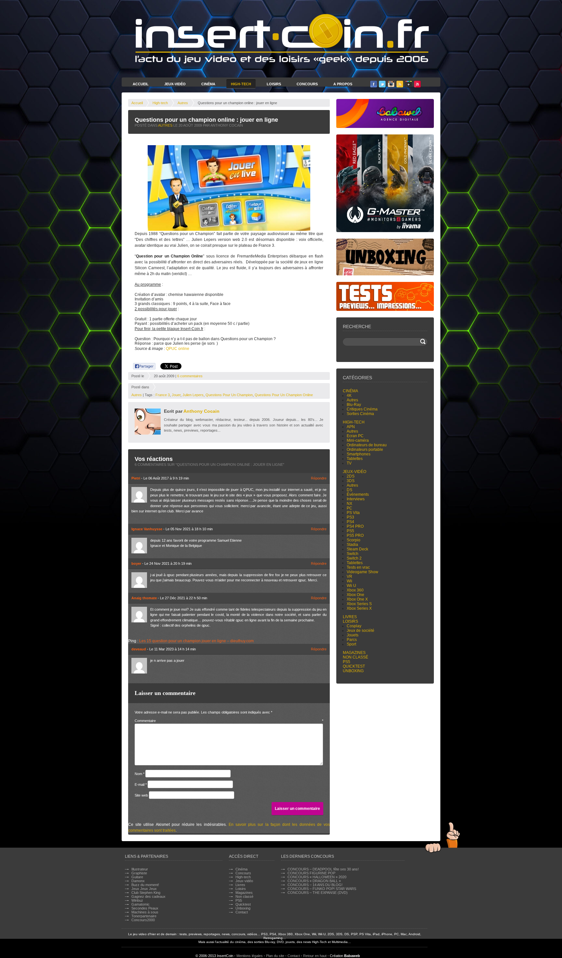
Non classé (355, 657)
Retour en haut (315, 956)
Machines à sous (144, 912)
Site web (141, 795)
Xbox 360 (355, 590)
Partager (140, 365)
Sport (351, 644)
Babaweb (352, 956)
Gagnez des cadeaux (148, 896)
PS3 (350, 517)
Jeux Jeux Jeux (144, 889)
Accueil (141, 84)
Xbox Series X (359, 608)
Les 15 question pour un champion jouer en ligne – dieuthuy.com (196, 641)
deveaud (138, 649)
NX (349, 503)
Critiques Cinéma (362, 409)
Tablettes (355, 458)
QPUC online (177, 348)
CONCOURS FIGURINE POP (311, 873)
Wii (349, 581)
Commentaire (229, 721)
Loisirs (274, 84)
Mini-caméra (358, 440)
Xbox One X (357, 599)
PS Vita (353, 512)
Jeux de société (360, 630)
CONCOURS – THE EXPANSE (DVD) (318, 893)
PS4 (350, 522)
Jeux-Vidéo (175, 84)
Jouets (352, 635)
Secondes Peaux (144, 908)
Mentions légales (249, 956)
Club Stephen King (145, 893)
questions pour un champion (229, 395)
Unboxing (353, 671)
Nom (139, 774)
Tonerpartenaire (143, 916)
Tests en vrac (358, 567)
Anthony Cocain (201, 411)
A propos (342, 84)
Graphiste (139, 873)
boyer (136, 563)
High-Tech (241, 84)
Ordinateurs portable (365, 449)
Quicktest (354, 666)
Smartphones (358, 454)
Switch (352, 553)
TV (349, 463)
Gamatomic (140, 904)
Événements (358, 494)
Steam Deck (357, 549)
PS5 (350, 531)
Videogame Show (362, 572)
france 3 (162, 395)
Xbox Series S (359, 604)
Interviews (356, 499)
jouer (176, 395)
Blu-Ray (354, 404)
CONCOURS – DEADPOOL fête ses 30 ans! (323, 869)
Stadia (352, 544)
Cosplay (354, 626)
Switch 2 (354, 558)
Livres (350, 617)
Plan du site (275, 956)
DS (349, 490)
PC (349, 508)
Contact (241, 912)
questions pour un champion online (284, 395)
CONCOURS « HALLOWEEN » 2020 (317, 877)
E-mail (141, 784)
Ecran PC (355, 436)
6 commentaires (190, 376)
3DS (351, 481)
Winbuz (137, 900)
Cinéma (208, 84)
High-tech (160, 103)
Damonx (138, 881)
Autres (183, 103)
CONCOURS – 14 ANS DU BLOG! (315, 885)
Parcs (352, 639)
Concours (307, 84)
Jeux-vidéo (354, 471)
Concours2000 (143, 920)
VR (349, 576)
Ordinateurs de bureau (367, 445)
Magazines (354, 652)
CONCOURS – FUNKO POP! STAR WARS (322, 889)
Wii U (351, 585)
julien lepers (193, 395)
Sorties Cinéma (360, 413)
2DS (351, 476)
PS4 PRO (355, 526)
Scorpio (353, 540)
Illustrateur (139, 869)
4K (349, 395)
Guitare (137, 877)
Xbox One (355, 594)
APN (351, 426)
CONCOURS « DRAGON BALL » (314, 881)
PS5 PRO (355, 535)
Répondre (319, 478)
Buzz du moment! (145, 885)
